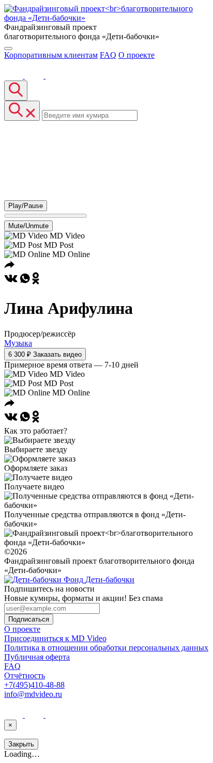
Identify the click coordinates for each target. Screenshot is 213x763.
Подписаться (28, 619)
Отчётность (24, 675)
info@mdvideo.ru (33, 694)
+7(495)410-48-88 (34, 684)
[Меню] (8, 48)
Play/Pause (25, 206)
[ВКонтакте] (14, 75)
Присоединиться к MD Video (55, 638)
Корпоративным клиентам (51, 55)
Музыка (18, 343)
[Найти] (15, 91)
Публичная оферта (37, 657)
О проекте (136, 55)
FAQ (108, 55)
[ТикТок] (54, 75)
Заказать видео (45, 354)
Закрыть (21, 744)
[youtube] (35, 75)
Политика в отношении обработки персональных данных (106, 647)
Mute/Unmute (28, 226)
